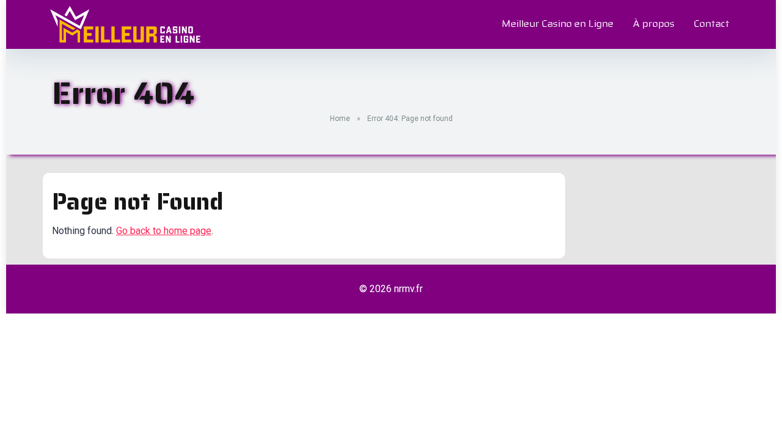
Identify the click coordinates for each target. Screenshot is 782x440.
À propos (653, 23)
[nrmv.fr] (125, 24)
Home (340, 118)
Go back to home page (163, 231)
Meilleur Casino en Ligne (557, 23)
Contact (711, 23)
